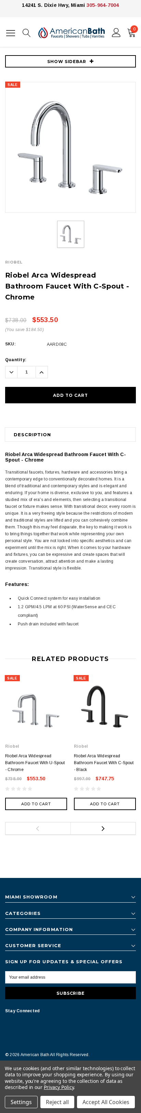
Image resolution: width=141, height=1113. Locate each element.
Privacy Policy (59, 1087)
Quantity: (15, 359)
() (134, 29)
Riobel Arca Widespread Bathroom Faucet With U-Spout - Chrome (35, 763)
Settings (21, 1102)
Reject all (57, 1102)
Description (32, 434)
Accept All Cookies (105, 1102)
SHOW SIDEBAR (67, 61)
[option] (70, 147)
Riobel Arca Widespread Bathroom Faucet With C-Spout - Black (104, 763)
